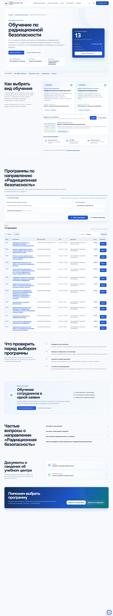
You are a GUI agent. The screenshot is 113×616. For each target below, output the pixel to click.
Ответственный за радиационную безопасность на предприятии (22, 322)
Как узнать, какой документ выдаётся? (57, 431)
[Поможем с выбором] (109, 612)
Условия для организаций (44, 408)
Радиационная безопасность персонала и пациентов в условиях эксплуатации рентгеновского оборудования (24, 279)
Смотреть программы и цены (33, 52)
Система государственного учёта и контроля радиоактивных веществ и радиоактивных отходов (23, 251)
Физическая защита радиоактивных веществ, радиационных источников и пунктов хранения (23, 257)
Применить (104, 234)
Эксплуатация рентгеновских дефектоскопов (21, 302)
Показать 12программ (84, 110)
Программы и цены (34, 73)
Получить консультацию (87, 53)
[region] (56, 285)
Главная (10, 14)
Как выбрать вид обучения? (54, 426)
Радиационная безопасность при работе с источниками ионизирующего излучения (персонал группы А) (23, 285)
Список (17, 234)
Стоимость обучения (52, 3)
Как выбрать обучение (20, 73)
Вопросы (54, 73)
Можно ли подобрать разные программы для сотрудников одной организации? (69, 441)
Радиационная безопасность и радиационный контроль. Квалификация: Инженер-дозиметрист (23, 244)
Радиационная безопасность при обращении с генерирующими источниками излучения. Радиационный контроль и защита (24, 310)
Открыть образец (62, 131)
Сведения (78, 3)
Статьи (62, 3)
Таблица (9, 234)
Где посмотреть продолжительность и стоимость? (60, 436)
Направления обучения (39, 3)
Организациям (70, 3)
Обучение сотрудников (95, 502)
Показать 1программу (50, 110)
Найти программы (79, 217)
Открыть (103, 243)
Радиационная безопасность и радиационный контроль (21, 316)
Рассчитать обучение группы (25, 408)
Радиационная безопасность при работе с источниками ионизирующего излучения (23, 264)
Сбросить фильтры (98, 217)
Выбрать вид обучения (15, 52)
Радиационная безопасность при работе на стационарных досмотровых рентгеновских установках (23, 328)
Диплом (94, 117)
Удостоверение (102, 117)
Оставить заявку (103, 3)
